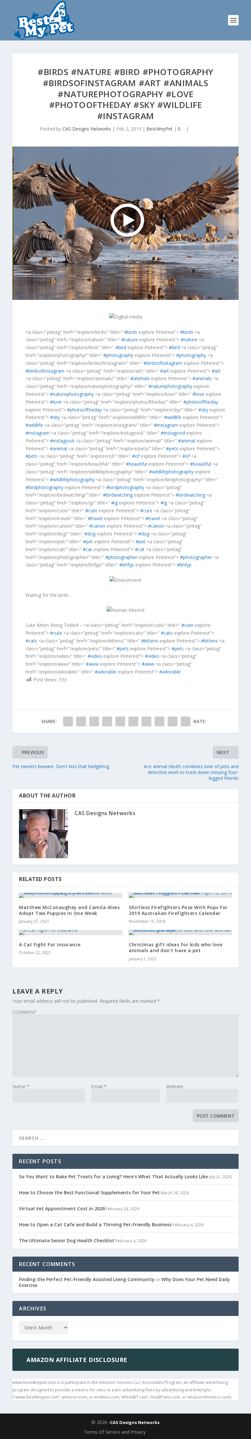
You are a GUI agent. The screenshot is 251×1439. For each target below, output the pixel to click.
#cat (87, 549)
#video (95, 656)
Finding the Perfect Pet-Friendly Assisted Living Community (87, 1279)
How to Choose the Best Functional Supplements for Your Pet (89, 1192)
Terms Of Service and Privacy (115, 1432)
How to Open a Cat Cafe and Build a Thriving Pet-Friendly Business (95, 1224)
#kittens (149, 641)
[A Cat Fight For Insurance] (70, 932)
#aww (92, 664)
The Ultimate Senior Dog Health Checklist (66, 1240)
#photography (118, 355)
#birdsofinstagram (162, 363)
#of (136, 456)
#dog (89, 534)
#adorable (105, 672)
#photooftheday (200, 402)
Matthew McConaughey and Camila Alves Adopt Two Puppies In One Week (69, 910)
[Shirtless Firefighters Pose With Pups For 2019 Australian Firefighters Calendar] (180, 895)
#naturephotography (170, 386)
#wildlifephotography (171, 472)
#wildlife (172, 417)
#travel (95, 518)
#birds (130, 332)
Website (174, 1086)
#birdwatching (118, 495)
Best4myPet (159, 129)
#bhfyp (126, 565)
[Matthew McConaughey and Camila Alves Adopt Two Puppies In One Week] (70, 895)
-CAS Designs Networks (134, 1422)
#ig (114, 503)
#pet (88, 541)
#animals (140, 378)
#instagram (166, 425)
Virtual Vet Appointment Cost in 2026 (62, 1208)
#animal (186, 441)
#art (164, 371)
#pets (172, 448)
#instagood (173, 433)
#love (198, 394)
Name (20, 1086)
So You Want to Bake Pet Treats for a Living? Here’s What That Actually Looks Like (113, 1176)
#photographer (121, 557)
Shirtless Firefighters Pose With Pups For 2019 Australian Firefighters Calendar (178, 910)
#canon (97, 526)
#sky (203, 410)
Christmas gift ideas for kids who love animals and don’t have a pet (175, 947)
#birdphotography (44, 487)
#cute (91, 510)
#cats (167, 633)
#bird (120, 347)
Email (99, 1086)
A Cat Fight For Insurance (50, 944)
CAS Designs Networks (86, 129)
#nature (129, 339)
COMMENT (24, 1012)
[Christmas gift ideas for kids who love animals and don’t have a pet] (180, 932)
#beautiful (136, 464)
